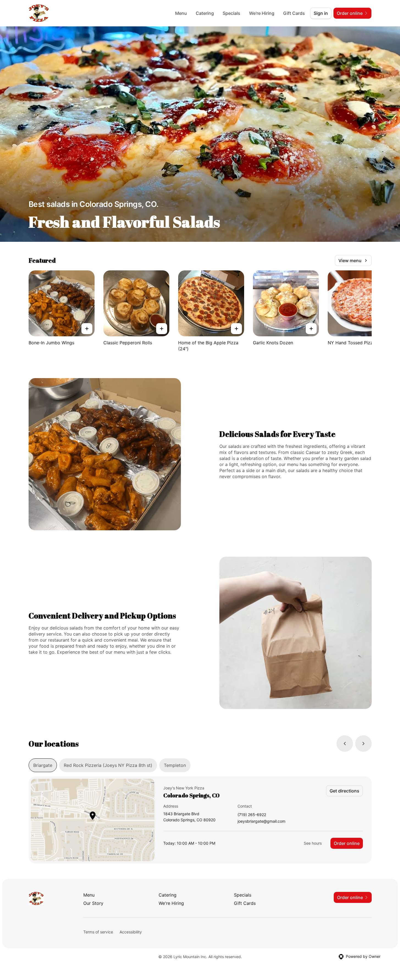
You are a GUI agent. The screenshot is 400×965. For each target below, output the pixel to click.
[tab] (43, 765)
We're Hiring (261, 13)
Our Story (93, 903)
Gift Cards (294, 13)
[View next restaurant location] (363, 743)
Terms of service (98, 932)
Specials (231, 13)
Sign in (321, 13)
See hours (313, 843)
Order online (347, 843)
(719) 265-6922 (252, 814)
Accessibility (131, 932)
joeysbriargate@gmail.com (261, 821)
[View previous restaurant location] (344, 743)
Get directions (344, 791)
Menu (181, 13)
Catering (205, 13)
